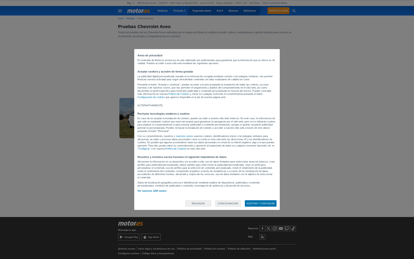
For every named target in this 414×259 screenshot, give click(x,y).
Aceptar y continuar (261, 203)
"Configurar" (143, 148)
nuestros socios (184, 136)
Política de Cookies (178, 94)
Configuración (228, 203)
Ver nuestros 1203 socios (152, 190)
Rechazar (198, 203)
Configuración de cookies (151, 97)
